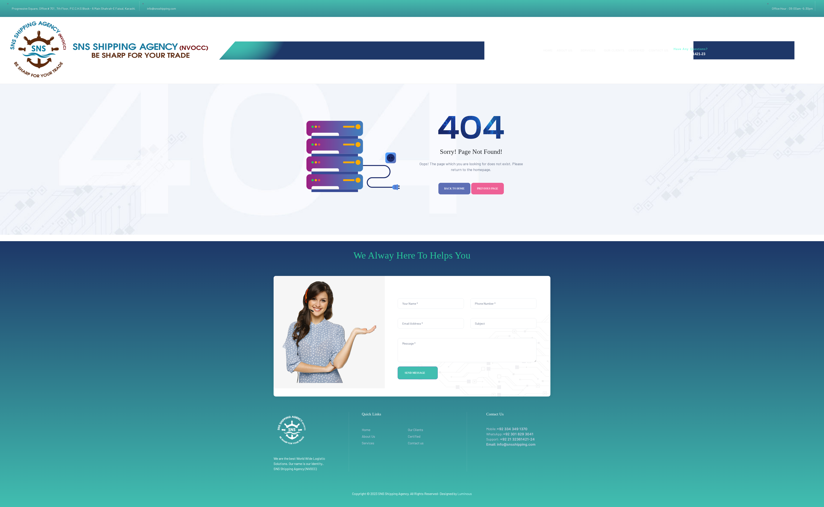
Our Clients (415, 430)
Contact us (416, 443)
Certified (414, 436)
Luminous (464, 494)
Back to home (454, 188)
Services (368, 443)
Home (366, 430)
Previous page (487, 188)
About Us (368, 436)
